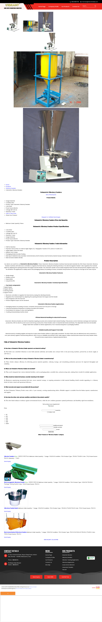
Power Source (10, 239)
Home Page (41, 6)
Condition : (59, 456)
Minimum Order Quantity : (37, 456)
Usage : (50, 456)
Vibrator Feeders (9, 456)
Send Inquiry (57, 217)
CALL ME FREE (54, 539)
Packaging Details (11, 254)
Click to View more (11, 213)
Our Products (65, 6)
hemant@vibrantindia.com (90, 2)
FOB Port (8, 247)
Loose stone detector (68, 565)
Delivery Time (9, 252)
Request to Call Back (47, 217)
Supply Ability (9, 250)
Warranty (8, 235)
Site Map (47, 565)
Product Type (9, 240)
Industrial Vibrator (67, 555)
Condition (8, 231)
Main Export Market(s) (12, 256)
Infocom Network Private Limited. (24, 588)
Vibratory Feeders (67, 557)
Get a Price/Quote (51, 194)
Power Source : (33, 484)
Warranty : (14, 458)
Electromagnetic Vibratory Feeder (14, 482)
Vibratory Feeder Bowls (11, 508)
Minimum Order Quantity (12, 223)
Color (7, 230)
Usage (7, 237)
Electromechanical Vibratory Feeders (15, 532)
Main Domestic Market (12, 257)
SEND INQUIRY (47, 539)
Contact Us (75, 6)
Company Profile (53, 6)
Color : (86, 456)
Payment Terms (10, 248)
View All (64, 569)
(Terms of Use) (33, 587)
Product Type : (73, 456)
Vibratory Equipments (68, 562)
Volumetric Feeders (67, 567)
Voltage (8, 233)
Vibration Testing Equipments (70, 560)
